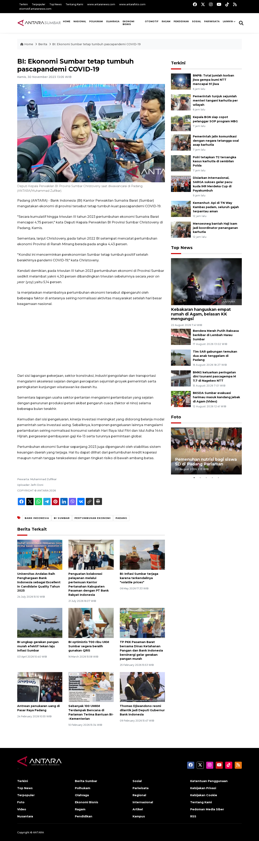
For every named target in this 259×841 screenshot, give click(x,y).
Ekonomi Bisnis (128, 23)
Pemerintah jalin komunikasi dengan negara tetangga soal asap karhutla (216, 141)
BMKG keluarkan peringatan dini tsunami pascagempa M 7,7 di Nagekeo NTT (214, 377)
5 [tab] (219, 477)
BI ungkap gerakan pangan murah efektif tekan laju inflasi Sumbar (38, 646)
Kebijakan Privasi (203, 788)
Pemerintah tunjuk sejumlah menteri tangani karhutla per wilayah (215, 100)
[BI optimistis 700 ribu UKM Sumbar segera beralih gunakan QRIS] (91, 623)
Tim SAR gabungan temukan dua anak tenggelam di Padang (215, 356)
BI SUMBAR (62, 518)
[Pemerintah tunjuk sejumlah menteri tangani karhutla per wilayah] (181, 102)
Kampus (139, 816)
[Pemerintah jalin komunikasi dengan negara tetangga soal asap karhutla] (181, 142)
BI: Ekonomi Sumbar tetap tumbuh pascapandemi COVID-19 (96, 44)
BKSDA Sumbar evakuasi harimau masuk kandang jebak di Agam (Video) (216, 397)
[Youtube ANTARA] (219, 4)
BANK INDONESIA (37, 518)
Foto (176, 417)
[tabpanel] (206, 450)
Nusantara (25, 816)
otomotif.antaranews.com (35, 8)
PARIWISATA (212, 21)
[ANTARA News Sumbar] (39, 22)
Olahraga (112, 21)
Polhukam (96, 21)
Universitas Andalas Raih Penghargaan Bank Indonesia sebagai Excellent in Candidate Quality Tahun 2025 (39, 582)
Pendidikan (181, 21)
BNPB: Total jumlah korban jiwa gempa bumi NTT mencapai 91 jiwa (213, 80)
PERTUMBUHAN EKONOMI (92, 518)
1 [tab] (194, 477)
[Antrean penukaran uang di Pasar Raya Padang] (39, 687)
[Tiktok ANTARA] (227, 4)
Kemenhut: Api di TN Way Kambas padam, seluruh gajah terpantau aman (216, 207)
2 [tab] (200, 477)
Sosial (137, 781)
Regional (139, 795)
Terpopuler (38, 4)
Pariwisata (141, 788)
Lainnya (228, 21)
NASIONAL (79, 21)
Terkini (23, 4)
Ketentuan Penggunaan (209, 781)
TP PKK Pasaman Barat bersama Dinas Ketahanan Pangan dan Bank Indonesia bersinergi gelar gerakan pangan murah (141, 650)
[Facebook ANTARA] (195, 4)
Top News (55, 4)
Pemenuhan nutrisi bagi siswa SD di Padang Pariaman (206, 461)
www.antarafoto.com (132, 4)
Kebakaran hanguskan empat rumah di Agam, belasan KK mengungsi (201, 314)
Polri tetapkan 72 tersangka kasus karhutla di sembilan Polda (214, 161)
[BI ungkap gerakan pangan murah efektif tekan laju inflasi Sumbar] (39, 623)
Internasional (143, 802)
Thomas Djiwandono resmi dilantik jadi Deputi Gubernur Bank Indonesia (142, 710)
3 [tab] (206, 477)
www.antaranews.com (101, 4)
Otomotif (151, 21)
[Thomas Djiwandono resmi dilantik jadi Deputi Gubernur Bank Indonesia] (142, 687)
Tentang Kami (74, 4)
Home (28, 44)
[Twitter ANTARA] (203, 4)
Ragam (166, 21)
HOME (66, 21)
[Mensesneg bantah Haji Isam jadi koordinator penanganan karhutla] (181, 229)
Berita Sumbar (86, 781)
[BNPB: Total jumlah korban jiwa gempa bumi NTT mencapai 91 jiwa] (181, 81)
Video (21, 809)
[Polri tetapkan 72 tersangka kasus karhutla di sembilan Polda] (181, 163)
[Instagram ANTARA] (211, 4)
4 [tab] (212, 477)
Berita (43, 44)
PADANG (121, 518)
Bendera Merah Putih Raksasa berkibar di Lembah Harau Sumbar (216, 335)
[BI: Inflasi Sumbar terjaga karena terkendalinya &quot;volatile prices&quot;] (142, 554)
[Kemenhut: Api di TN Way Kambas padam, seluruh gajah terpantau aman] (181, 209)
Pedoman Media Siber (207, 809)
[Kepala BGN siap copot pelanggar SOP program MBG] (181, 123)
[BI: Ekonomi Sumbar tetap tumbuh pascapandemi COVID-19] (206, 281)
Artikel (138, 809)
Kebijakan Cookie (203, 795)
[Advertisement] (91, 340)
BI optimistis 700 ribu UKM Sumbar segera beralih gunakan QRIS (88, 646)
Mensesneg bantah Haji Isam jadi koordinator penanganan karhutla (215, 228)
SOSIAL (196, 21)
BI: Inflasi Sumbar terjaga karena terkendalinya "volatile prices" (139, 578)
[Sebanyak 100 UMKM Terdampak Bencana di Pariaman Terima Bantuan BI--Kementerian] (91, 687)
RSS (193, 816)
